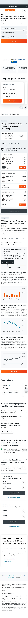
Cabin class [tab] (13, 548)
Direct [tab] (17, 143)
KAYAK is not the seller (8, 593)
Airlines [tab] (11, 238)
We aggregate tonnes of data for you (12, 596)
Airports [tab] (5, 548)
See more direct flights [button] (14, 497)
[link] (14, 371)
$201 (2, 16)
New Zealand (11, 577)
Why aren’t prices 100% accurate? (11, 599)
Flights (10, 575)
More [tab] (24, 238)
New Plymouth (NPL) (9, 559)
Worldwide (15, 575)
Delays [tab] (17, 238)
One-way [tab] (10, 143)
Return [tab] (4, 143)
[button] (26, 6)
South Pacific (22, 575)
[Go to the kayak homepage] (10, 10)
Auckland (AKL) (7, 561)
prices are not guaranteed (7, 588)
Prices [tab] (4, 238)
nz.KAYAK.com (4, 575)
